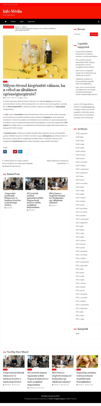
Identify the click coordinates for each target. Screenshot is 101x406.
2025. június (80, 180)
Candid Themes (71, 399)
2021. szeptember (82, 305)
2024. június (80, 187)
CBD (6, 114)
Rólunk (13, 22)
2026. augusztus (81, 133)
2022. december (81, 251)
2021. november (81, 298)
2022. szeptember (82, 262)
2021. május (80, 319)
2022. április (80, 280)
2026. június (80, 141)
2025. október (81, 166)
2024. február (80, 201)
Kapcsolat (31, 22)
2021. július (80, 312)
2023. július (80, 226)
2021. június (80, 315)
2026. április (80, 148)
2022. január (80, 290)
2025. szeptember (82, 169)
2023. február (80, 244)
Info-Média (12, 11)
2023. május (80, 233)
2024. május (80, 191)
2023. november (81, 212)
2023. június (80, 230)
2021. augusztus (81, 308)
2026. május (80, 144)
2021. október (81, 301)
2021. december (81, 294)
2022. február (80, 287)
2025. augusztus (81, 173)
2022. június (80, 273)
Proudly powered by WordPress (35, 399)
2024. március (81, 198)
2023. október (81, 215)
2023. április (80, 237)
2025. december (81, 162)
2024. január (80, 205)
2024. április (80, 194)
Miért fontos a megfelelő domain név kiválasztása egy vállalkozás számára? (57, 198)
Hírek (21, 22)
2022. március (81, 283)
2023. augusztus (81, 223)
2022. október (81, 258)
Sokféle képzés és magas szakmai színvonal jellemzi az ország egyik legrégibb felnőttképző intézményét (17, 163)
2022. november (81, 255)
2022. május (80, 276)
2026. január (80, 158)
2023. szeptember (82, 219)
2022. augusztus (81, 265)
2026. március (81, 151)
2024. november (81, 183)
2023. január (80, 248)
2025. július (80, 176)
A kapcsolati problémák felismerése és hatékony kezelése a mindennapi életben (13, 199)
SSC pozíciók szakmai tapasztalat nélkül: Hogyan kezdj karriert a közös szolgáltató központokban (35, 200)
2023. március (81, 240)
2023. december (81, 208)
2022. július (80, 269)
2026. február (80, 155)
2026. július (80, 137)
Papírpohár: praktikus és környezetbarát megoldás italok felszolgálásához (85, 81)
